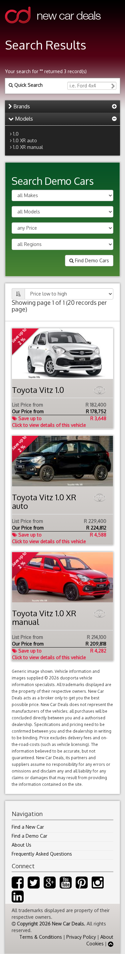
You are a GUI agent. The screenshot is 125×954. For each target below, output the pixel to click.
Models (23, 118)
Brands (21, 106)
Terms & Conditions (40, 937)
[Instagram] (98, 886)
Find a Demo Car (29, 836)
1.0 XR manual (28, 147)
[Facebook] (18, 886)
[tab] (62, 106)
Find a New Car (28, 827)
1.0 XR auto (25, 140)
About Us (21, 845)
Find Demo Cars (91, 260)
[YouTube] (66, 886)
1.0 (16, 134)
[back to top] (110, 943)
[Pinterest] (82, 886)
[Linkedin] (18, 899)
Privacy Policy (81, 937)
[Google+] (50, 886)
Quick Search (28, 85)
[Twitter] (34, 886)
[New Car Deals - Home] (53, 28)
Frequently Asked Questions (42, 854)
